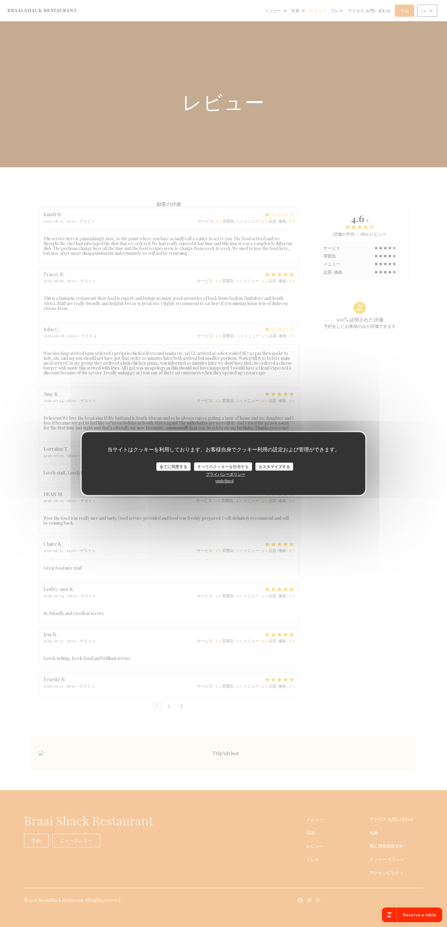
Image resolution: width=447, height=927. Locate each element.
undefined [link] (225, 480)
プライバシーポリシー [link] (225, 474)
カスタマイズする (274, 466)
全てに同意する (173, 466)
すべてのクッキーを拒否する (223, 466)
